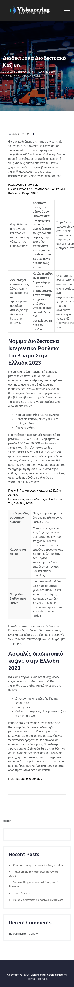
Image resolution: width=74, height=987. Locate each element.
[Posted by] (34, 134)
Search (7, 820)
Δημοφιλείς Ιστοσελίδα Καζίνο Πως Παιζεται (38, 899)
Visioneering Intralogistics (47, 974)
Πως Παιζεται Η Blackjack (25, 778)
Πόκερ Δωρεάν (22, 893)
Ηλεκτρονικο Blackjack (23, 184)
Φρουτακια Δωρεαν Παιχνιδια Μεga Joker (38, 865)
